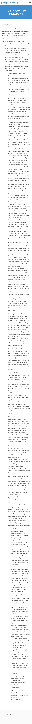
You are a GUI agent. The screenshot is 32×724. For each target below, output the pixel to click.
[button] (30, 2)
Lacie (25, 652)
